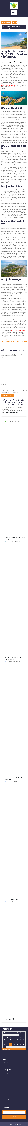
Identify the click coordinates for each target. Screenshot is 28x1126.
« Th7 (13, 1052)
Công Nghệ (6, 1075)
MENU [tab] (14, 13)
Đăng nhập (6, 1063)
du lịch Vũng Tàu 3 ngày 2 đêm (8, 85)
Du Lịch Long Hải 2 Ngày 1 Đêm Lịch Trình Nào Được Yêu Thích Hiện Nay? (14, 898)
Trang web (3, 384)
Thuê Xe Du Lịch (8, 1095)
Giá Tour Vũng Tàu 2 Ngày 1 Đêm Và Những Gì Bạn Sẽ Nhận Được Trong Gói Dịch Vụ (7, 342)
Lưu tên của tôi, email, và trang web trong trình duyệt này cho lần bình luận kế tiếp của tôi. (14, 391)
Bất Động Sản (7, 1073)
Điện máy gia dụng (8, 1081)
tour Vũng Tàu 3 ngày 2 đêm (18, 330)
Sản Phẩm (6, 1087)
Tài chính (6, 1091)
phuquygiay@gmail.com (12, 412)
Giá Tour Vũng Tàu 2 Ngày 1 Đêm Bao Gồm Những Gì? (20, 341)
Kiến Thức (6, 1083)
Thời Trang (6, 1093)
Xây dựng (6, 1099)
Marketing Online (8, 1085)
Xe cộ (5, 1101)
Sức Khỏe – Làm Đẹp (9, 1089)
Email (2, 379)
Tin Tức (5, 1097)
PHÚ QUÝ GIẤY (6, 22)
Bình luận (3, 357)
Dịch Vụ (5, 1077)
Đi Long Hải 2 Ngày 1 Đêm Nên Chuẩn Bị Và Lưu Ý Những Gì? (14, 1018)
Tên (2, 374)
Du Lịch (15, 22)
